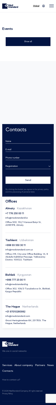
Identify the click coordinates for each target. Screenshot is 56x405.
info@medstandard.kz (16, 218)
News (50, 365)
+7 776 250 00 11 (14, 213)
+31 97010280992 (15, 312)
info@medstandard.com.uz (19, 250)
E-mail (8, 149)
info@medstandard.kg (16, 284)
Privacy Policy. (7, 394)
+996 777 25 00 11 (15, 280)
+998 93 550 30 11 (15, 245)
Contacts (7, 371)
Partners (40, 365)
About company (23, 365)
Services (7, 365)
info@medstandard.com (17, 316)
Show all (28, 41)
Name (8, 141)
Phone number (13, 158)
